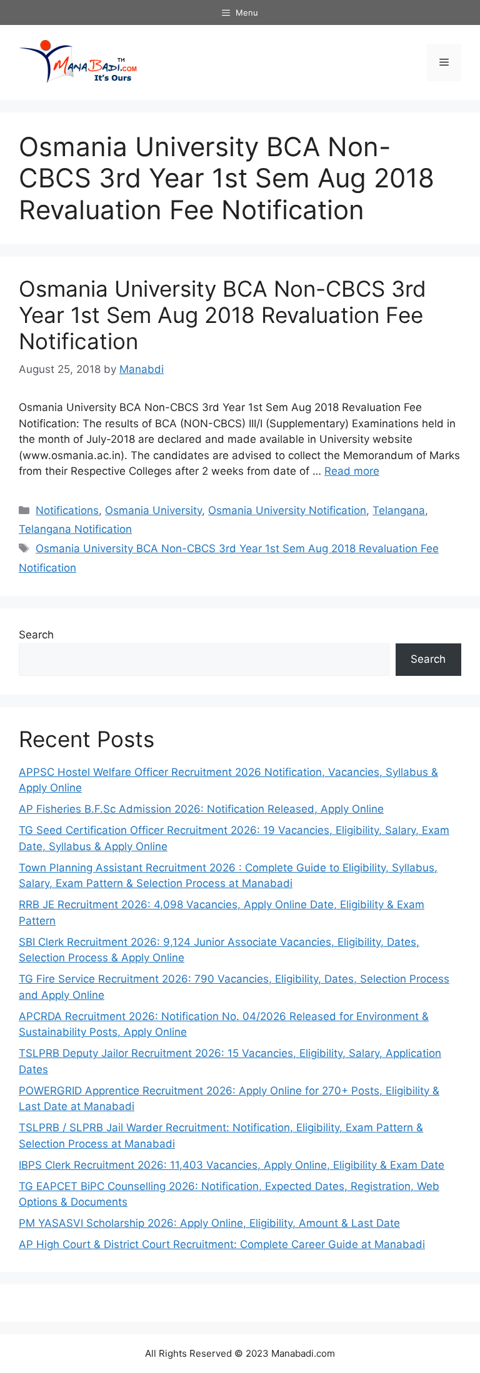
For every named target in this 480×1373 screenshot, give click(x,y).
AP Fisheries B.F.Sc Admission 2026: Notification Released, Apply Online (201, 809)
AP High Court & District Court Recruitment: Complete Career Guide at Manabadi (222, 1244)
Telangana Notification (75, 529)
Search (36, 634)
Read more (351, 471)
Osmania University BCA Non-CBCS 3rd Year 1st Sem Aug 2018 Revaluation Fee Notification (222, 314)
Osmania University (153, 510)
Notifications (67, 510)
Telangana (398, 510)
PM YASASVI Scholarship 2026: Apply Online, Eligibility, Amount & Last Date (209, 1223)
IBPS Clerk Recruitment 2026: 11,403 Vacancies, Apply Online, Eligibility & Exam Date (231, 1165)
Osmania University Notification (287, 510)
